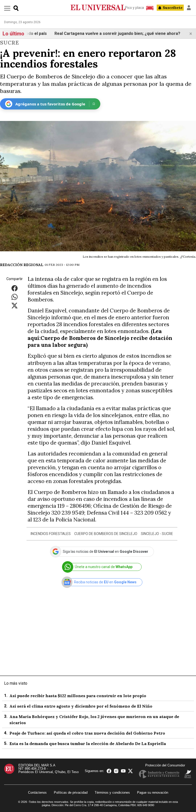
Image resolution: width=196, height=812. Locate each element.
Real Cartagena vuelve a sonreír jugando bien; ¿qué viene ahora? (106, 33)
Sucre (9, 42)
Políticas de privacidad (71, 792)
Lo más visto (15, 683)
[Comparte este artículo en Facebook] (14, 288)
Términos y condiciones (112, 792)
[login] (189, 7)
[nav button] (7, 8)
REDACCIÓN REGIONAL (21, 265)
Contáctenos (37, 792)
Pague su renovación (152, 792)
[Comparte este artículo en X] (14, 305)
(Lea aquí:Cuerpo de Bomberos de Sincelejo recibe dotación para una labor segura (100, 338)
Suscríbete (172, 7)
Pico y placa (134, 8)
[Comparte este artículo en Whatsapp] (14, 296)
